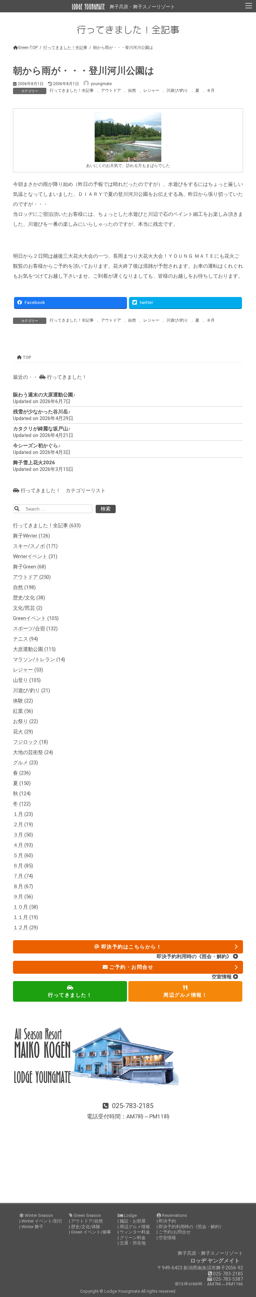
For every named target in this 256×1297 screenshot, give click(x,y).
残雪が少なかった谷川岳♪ (42, 412)
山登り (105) (27, 680)
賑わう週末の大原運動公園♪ (44, 395)
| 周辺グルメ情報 (134, 1226)
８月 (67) (23, 886)
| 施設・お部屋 (132, 1221)
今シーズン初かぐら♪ (37, 446)
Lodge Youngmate (122, 1291)
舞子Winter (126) (31, 536)
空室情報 (222, 977)
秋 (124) (22, 793)
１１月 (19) (25, 917)
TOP (26, 357)
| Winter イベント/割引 (40, 1221)
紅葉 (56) (23, 711)
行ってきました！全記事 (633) (47, 525)
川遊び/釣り (177, 90)
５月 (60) (23, 855)
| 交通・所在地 (132, 1242)
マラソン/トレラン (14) (39, 659)
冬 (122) (22, 804)
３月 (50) (23, 835)
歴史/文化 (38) (29, 598)
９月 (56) (23, 897)
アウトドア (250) (32, 577)
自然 (132, 90)
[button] (128, 1111)
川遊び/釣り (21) (31, 690)
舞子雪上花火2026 (34, 463)
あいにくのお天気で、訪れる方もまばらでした (128, 165)
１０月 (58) (25, 907)
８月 (211, 90)
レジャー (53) (28, 670)
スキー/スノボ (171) (35, 546)
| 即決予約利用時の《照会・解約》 (190, 1226)
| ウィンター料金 (134, 1231)
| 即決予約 (166, 1221)
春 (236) (22, 773)
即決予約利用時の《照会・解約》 (195, 956)
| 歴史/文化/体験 (84, 1226)
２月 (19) (23, 824)
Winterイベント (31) (35, 556)
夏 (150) (22, 783)
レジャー (151, 90)
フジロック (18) (30, 742)
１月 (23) (23, 814)
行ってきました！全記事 (72, 90)
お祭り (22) (25, 721)
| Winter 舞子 (31, 1226)
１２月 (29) (25, 928)
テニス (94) (25, 639)
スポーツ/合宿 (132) (35, 629)
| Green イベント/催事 (90, 1231)
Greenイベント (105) (36, 618)
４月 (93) (23, 845)
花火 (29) (23, 732)
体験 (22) (23, 701)
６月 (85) (23, 866)
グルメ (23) (25, 763)
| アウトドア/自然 (86, 1221)
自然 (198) (24, 587)
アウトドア (111, 90)
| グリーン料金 (132, 1237)
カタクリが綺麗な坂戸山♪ (42, 429)
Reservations (174, 1215)
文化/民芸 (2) (27, 608)
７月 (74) (23, 876)
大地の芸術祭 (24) (33, 752)
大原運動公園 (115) (34, 649)
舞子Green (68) (29, 567)
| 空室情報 (166, 1237)
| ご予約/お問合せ (174, 1231)
